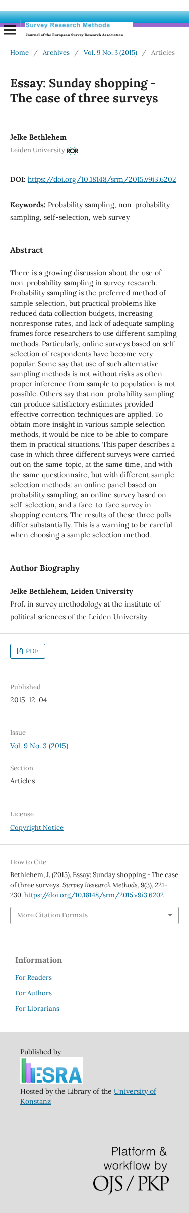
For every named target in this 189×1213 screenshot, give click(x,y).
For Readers (33, 977)
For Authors (33, 993)
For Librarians (37, 1008)
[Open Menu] (10, 30)
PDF (31, 651)
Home (19, 52)
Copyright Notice (37, 827)
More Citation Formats (52, 915)
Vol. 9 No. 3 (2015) (110, 52)
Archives (56, 52)
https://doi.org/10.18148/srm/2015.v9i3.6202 (102, 179)
